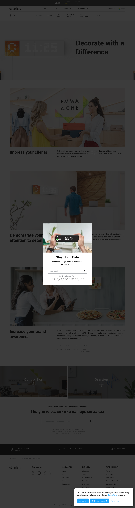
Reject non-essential (99, 501)
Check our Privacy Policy (67, 276)
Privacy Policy (58, 280)
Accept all (82, 501)
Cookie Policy (113, 495)
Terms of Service (71, 280)
